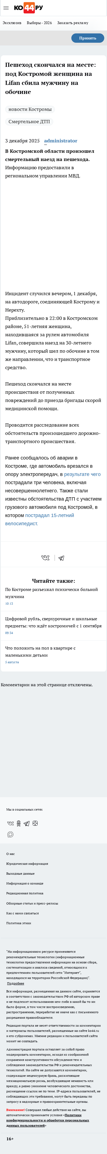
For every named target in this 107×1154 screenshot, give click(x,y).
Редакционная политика (24, 893)
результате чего (82, 474)
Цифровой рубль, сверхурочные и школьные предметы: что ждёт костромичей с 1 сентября (53, 625)
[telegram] (63, 558)
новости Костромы (30, 109)
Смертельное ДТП (29, 121)
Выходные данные (20, 873)
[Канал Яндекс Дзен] (35, 823)
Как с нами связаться (22, 913)
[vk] (46, 558)
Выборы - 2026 (39, 22)
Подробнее (15, 983)
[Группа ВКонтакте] (10, 823)
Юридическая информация (27, 864)
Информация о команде (24, 883)
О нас (10, 854)
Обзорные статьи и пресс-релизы (32, 903)
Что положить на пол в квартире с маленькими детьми (40, 654)
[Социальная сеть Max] (10, 834)
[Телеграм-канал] (27, 823)
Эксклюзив (12, 22)
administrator (60, 140)
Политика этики (18, 923)
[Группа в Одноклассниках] (19, 823)
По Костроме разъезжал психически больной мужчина (51, 596)
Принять (87, 38)
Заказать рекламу (72, 22)
